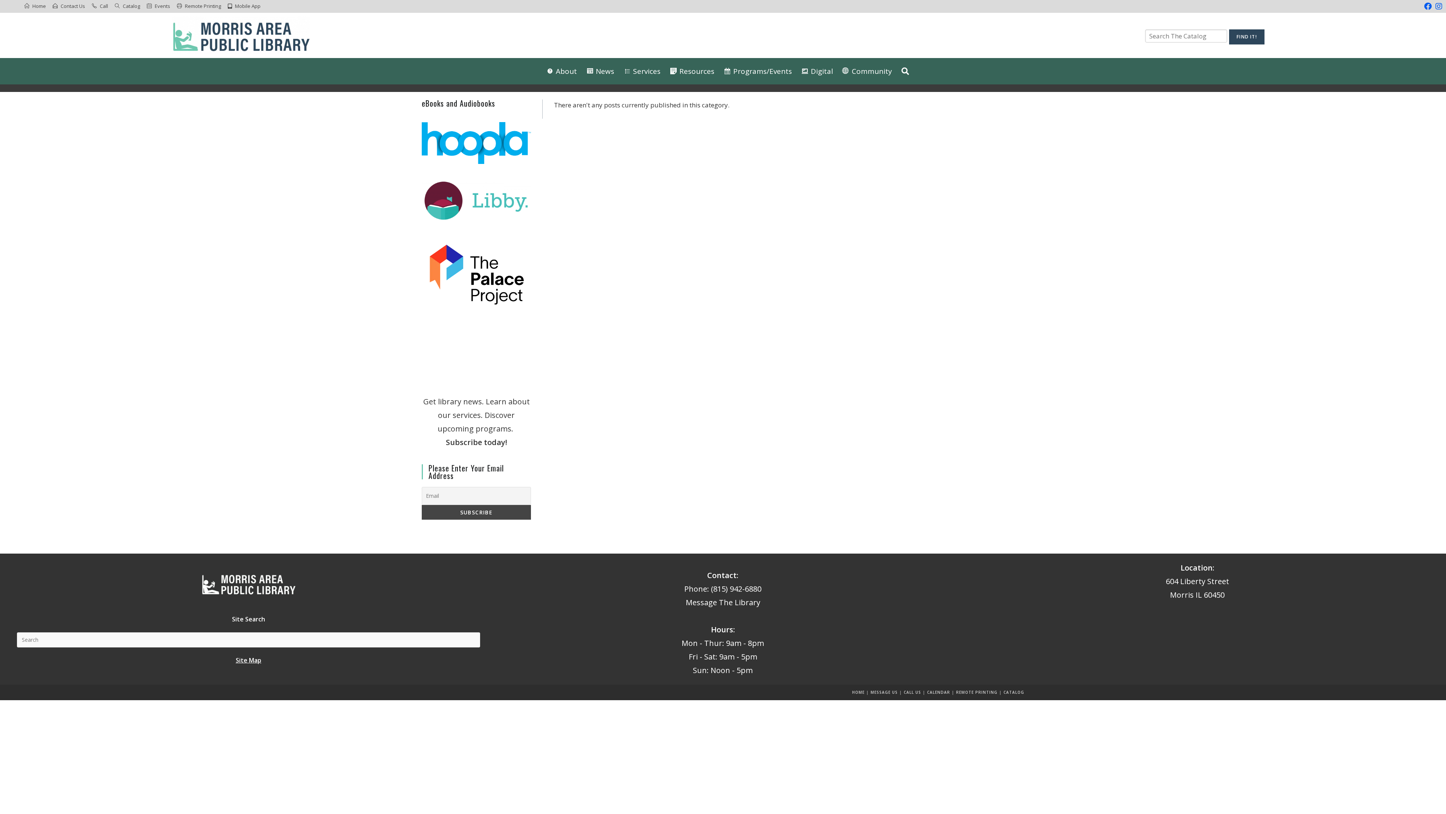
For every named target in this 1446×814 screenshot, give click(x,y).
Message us (884, 692)
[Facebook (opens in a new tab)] (1428, 6)
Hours (722, 629)
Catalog (131, 6)
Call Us (912, 692)
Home (39, 6)
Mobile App (248, 6)
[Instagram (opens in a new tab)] (1438, 6)
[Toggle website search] (905, 71)
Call (104, 6)
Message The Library (723, 602)
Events (162, 6)
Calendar (938, 692)
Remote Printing (203, 6)
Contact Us (73, 6)
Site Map (248, 660)
